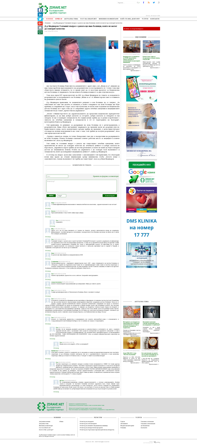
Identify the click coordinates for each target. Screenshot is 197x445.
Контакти (154, 19)
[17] (40, 34)
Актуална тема (71, 19)
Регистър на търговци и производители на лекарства (97, 430)
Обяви (61, 421)
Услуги (145, 19)
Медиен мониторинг (127, 425)
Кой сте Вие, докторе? (130, 19)
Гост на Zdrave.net (45, 427)
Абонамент (124, 423)
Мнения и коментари (108, 19)
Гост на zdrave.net (88, 19)
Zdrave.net (88, 441)
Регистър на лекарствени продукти (91, 427)
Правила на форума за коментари (106, 176)
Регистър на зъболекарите (88, 423)
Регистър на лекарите (87, 421)
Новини (49, 19)
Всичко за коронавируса (133, 29)
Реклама (123, 427)
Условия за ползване (147, 421)
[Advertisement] (122, 9)
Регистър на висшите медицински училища (94, 425)
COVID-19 (58, 19)
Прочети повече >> (135, 70)
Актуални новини (44, 421)
